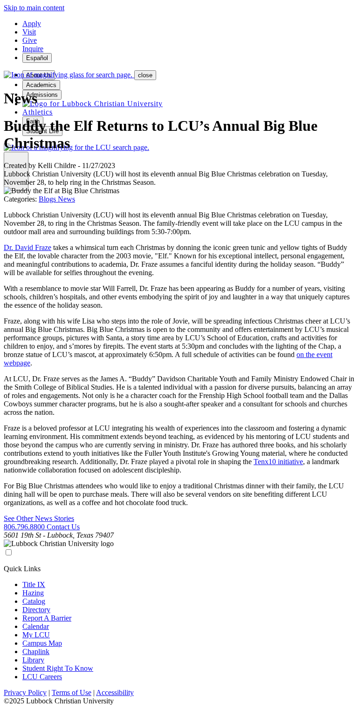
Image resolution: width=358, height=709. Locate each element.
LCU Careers (42, 677)
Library (33, 660)
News (66, 199)
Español (37, 57)
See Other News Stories (39, 518)
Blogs (48, 199)
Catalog (33, 601)
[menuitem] (92, 104)
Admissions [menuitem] (42, 94)
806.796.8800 (25, 527)
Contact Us (63, 527)
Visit (29, 32)
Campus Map (42, 643)
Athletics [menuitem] (37, 112)
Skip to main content (34, 8)
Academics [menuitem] (41, 84)
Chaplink (35, 651)
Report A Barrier (46, 618)
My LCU (36, 635)
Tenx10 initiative (278, 462)
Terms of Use (71, 692)
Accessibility (115, 692)
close (145, 75)
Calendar (35, 626)
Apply (31, 23)
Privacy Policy (25, 692)
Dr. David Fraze (27, 247)
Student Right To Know (57, 668)
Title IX (33, 584)
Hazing (33, 593)
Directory (36, 610)
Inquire (32, 49)
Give (29, 40)
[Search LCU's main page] (76, 147)
